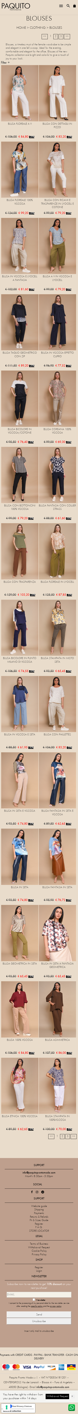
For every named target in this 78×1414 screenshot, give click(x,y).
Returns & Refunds (39, 1217)
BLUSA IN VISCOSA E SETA (19, 734)
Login (39, 1271)
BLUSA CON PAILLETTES (57, 734)
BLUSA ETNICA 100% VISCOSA (19, 1116)
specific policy (37, 1306)
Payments (39, 1213)
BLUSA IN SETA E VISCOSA (19, 811)
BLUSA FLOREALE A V (20, 124)
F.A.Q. (39, 1227)
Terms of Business (39, 1244)
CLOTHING (38, 27)
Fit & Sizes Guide (39, 1220)
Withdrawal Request (39, 1247)
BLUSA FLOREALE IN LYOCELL (57, 582)
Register (39, 1224)
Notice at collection (12, 1411)
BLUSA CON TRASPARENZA (20, 582)
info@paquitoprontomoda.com (52, 1387)
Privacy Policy (39, 1254)
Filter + (5, 62)
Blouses (55, 27)
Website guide (39, 1206)
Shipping (39, 1209)
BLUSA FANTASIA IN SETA (57, 887)
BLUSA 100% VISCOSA (20, 1040)
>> (67, 36)
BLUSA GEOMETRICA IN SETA (20, 964)
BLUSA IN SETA (19, 887)
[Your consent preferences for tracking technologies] (6, 1407)
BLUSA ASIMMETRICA (57, 1040)
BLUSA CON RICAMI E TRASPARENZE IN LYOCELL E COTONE (57, 204)
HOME (21, 27)
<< (44, 36)
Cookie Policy (39, 1251)
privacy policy (56, 1306)
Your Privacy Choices (22, 1406)
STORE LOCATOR (39, 1231)
